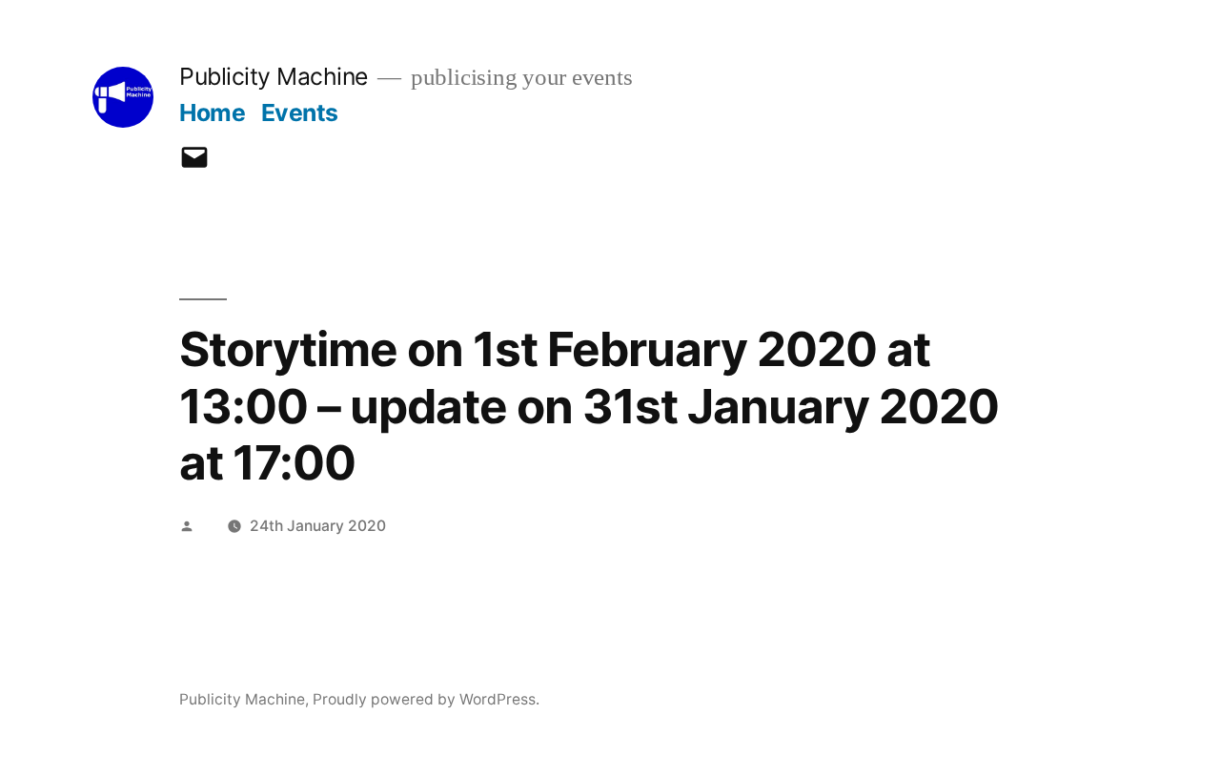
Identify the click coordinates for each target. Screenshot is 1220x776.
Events (299, 112)
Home (212, 112)
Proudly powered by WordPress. (426, 699)
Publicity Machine (273, 76)
